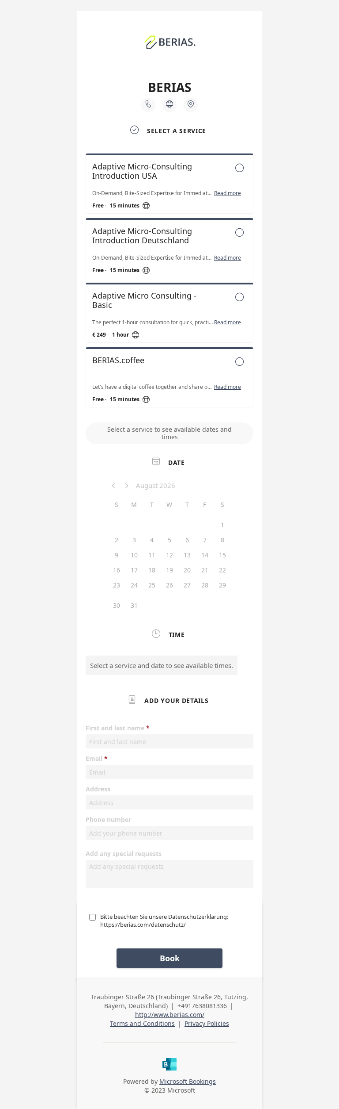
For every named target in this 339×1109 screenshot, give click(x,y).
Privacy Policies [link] (207, 1023)
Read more (227, 193)
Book (170, 958)
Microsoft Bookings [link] (187, 1081)
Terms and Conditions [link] (142, 1023)
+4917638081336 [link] (202, 1006)
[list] (169, 282)
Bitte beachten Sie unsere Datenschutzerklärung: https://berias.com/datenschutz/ (164, 921)
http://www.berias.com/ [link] (169, 1014)
